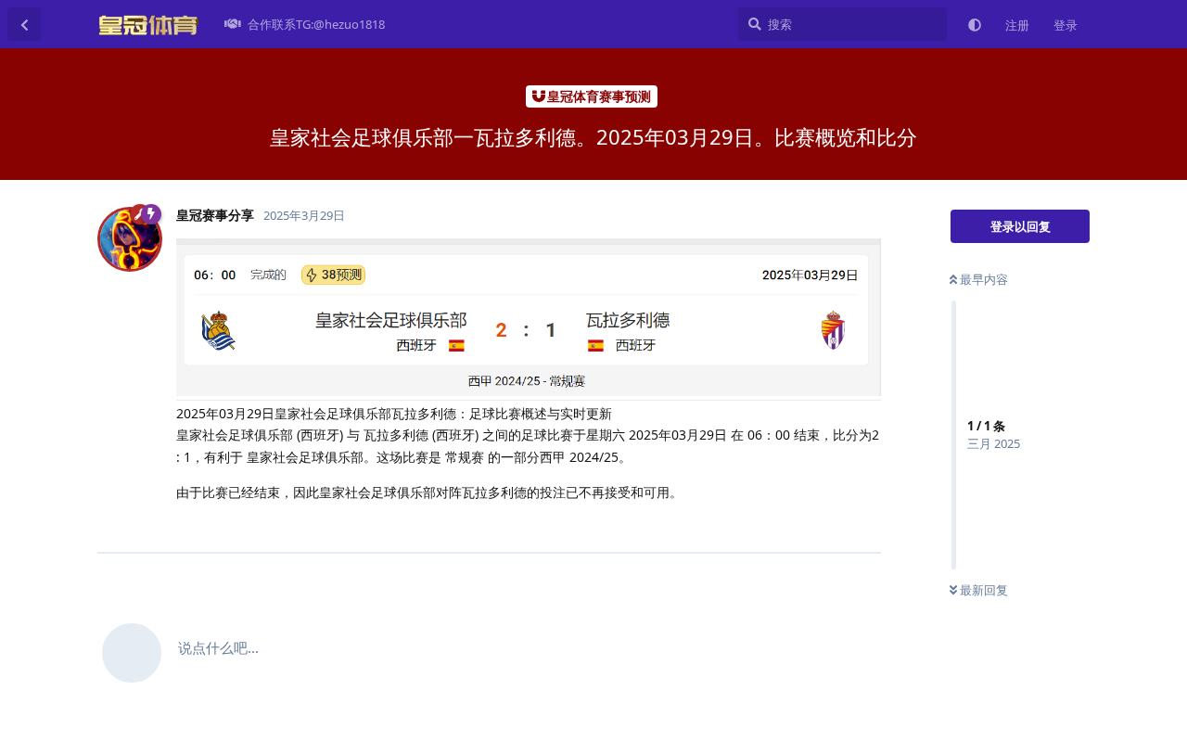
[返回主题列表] (24, 24)
